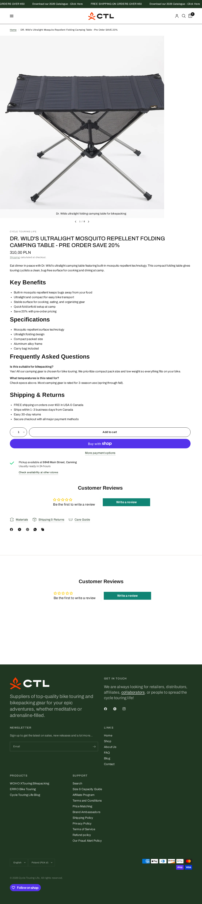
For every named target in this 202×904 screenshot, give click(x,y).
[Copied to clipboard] (43, 529)
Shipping (15, 257)
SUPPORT (80, 775)
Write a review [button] (126, 502)
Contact (109, 764)
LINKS (108, 727)
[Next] (88, 221)
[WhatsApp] (36, 529)
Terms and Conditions (87, 800)
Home (13, 29)
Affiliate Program (83, 794)
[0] (189, 16)
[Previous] (75, 221)
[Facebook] (12, 529)
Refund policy (82, 835)
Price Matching (82, 806)
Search (77, 783)
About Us (110, 746)
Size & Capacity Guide (87, 789)
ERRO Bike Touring (23, 789)
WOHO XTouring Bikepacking (29, 783)
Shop (107, 741)
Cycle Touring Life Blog (25, 794)
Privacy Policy (82, 823)
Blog (107, 758)
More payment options (100, 452)
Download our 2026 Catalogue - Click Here (50, 4)
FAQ (107, 752)
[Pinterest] (28, 529)
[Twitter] (117, 708)
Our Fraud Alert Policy (87, 840)
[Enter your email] (94, 746)
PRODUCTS (18, 775)
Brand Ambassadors (86, 812)
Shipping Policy (83, 817)
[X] (20, 529)
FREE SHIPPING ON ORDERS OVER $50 (109, 4)
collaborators (133, 692)
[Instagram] (127, 708)
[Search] (183, 16)
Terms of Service (84, 829)
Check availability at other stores (38, 472)
